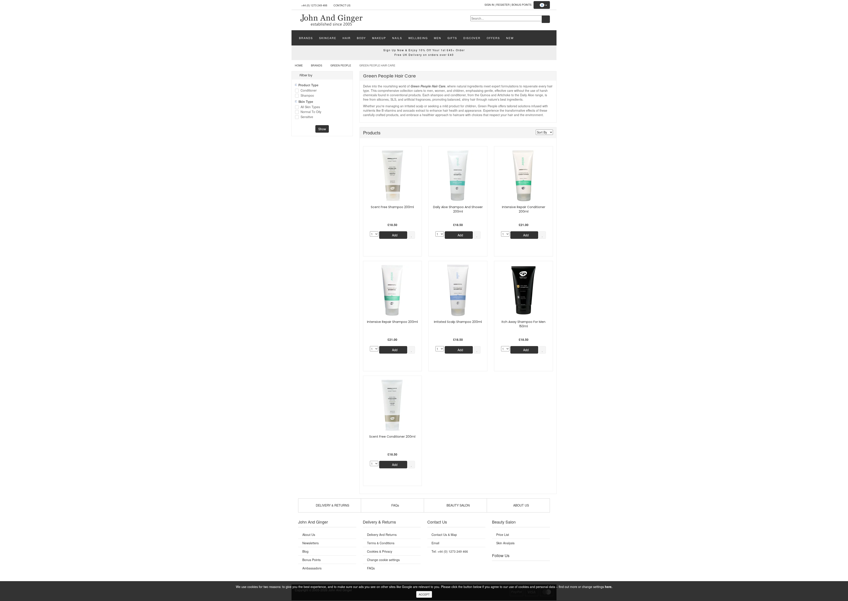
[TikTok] (543, 566)
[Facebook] (498, 566)
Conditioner (309, 90)
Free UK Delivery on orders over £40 (424, 55)
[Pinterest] (534, 566)
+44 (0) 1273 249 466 (314, 5)
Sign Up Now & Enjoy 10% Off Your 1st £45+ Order (424, 50)
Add (394, 235)
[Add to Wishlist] (411, 235)
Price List (502, 534)
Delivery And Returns (382, 534)
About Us (308, 534)
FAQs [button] (394, 505)
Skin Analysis (505, 543)
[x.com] (516, 566)
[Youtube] (507, 566)
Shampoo (307, 96)
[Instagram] (525, 566)
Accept (424, 594)
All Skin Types (310, 107)
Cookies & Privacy (379, 551)
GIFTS (452, 38)
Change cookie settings (383, 560)
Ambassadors (312, 568)
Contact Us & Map (444, 534)
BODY (361, 38)
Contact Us (341, 5)
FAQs (371, 568)
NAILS (397, 38)
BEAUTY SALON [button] (458, 505)
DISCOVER (472, 38)
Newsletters (310, 543)
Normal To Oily (311, 112)
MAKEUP (379, 38)
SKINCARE (327, 38)
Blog (305, 551)
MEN (437, 38)
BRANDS (306, 38)
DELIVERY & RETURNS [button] (332, 505)
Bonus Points (522, 4)
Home (299, 65)
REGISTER (503, 4)
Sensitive (307, 117)
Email (435, 543)
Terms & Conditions (380, 543)
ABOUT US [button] (520, 505)
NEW (510, 38)
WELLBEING (418, 38)
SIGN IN (489, 4)
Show (322, 129)
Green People (340, 65)
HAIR (347, 38)
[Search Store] (546, 19)
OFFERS (493, 38)
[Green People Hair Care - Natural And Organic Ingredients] (331, 19)
